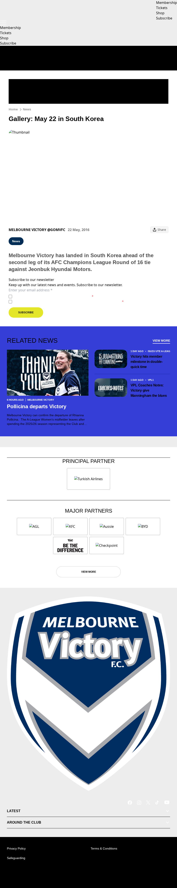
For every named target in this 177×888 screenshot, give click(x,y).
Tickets (5, 32)
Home (13, 109)
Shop (4, 38)
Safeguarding (16, 858)
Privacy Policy (44, 296)
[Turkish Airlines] (88, 478)
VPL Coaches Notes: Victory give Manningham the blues (149, 390)
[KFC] (70, 526)
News (27, 109)
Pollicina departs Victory (37, 406)
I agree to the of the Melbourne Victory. (53, 296)
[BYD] (143, 526)
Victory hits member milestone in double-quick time (147, 362)
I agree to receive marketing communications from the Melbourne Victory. (69, 302)
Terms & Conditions (104, 848)
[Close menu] (167, 865)
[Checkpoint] (107, 545)
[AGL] (34, 526)
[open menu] (3, 23)
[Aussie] (107, 526)
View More (161, 340)
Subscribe (8, 43)
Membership (10, 27)
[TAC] (70, 545)
